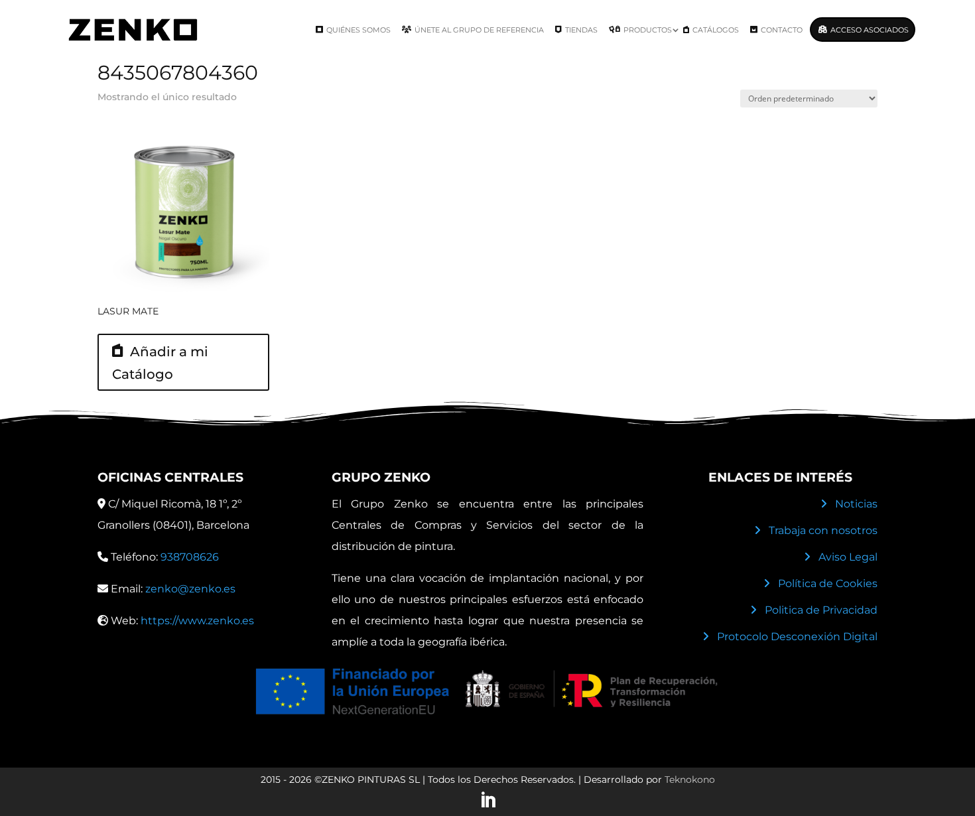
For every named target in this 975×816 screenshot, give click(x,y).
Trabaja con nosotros (823, 530)
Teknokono (690, 779)
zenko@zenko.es (190, 588)
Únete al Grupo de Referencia (479, 29)
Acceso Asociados (869, 29)
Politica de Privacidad (821, 610)
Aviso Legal (848, 557)
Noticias (856, 504)
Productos (647, 29)
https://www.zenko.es (197, 620)
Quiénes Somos (358, 29)
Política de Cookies (828, 583)
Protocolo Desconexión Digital (797, 636)
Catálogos (715, 29)
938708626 (190, 557)
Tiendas (581, 29)
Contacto (782, 29)
